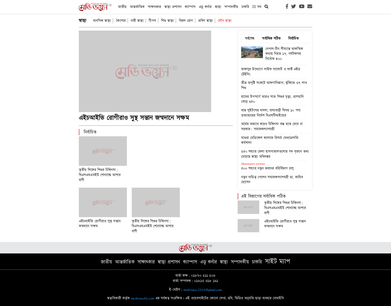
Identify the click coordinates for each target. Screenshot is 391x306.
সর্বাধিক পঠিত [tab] (271, 38)
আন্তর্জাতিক (137, 6)
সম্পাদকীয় (231, 6)
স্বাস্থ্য (218, 6)
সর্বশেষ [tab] (249, 38)
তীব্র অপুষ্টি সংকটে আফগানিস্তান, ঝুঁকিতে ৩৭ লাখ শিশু (274, 85)
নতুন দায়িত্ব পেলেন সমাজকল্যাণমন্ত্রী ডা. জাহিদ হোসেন (272, 180)
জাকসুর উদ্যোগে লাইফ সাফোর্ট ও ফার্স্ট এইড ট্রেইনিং (270, 72)
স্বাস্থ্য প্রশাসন (172, 6)
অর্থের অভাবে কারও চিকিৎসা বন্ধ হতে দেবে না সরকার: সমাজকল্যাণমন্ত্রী (272, 126)
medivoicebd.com (142, 298)
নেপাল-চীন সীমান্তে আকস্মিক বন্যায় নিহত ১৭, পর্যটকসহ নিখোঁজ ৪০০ (284, 53)
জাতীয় (122, 6)
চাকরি (245, 6)
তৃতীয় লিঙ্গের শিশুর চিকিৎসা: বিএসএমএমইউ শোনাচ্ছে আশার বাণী (100, 174)
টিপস (152, 20)
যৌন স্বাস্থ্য (225, 20)
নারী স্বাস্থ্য (137, 20)
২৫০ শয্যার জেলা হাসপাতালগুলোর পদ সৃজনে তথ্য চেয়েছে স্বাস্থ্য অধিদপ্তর (275, 154)
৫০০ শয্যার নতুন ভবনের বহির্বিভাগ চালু (267, 168)
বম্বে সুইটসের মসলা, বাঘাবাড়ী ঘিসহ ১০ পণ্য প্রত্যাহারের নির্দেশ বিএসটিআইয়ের (271, 113)
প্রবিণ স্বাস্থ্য (205, 20)
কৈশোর (120, 20)
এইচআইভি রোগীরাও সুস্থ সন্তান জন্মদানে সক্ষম (134, 117)
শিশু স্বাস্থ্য (167, 20)
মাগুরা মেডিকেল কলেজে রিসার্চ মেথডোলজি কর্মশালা (269, 140)
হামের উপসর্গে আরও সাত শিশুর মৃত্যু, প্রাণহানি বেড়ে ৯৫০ (272, 99)
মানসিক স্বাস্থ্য (102, 20)
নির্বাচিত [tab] (293, 38)
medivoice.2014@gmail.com (202, 289)
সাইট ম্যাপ (277, 261)
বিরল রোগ (186, 20)
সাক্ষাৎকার (154, 6)
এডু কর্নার (205, 6)
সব (258, 6)
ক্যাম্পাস (190, 6)
